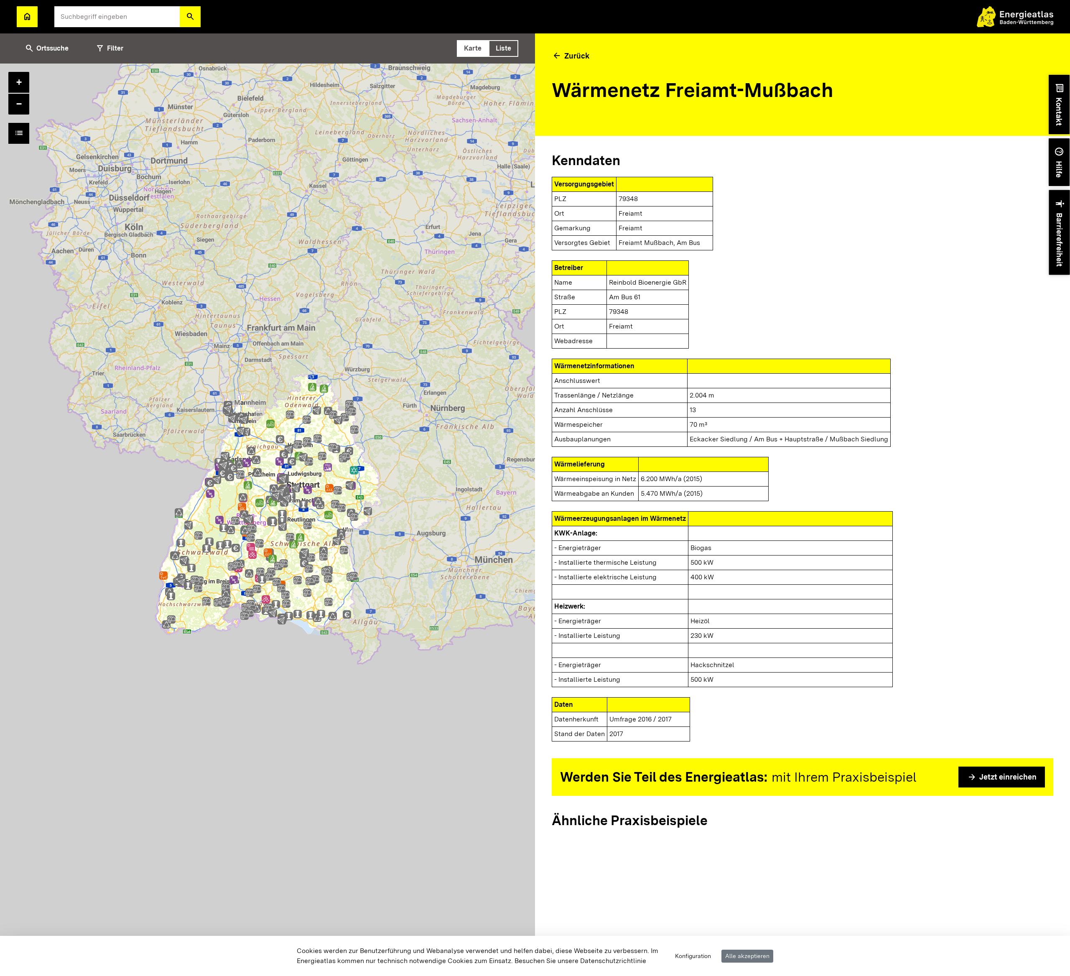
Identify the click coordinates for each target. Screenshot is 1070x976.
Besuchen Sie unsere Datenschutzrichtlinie (580, 961)
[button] (190, 16)
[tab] (473, 48)
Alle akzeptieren (747, 956)
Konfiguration (693, 956)
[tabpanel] (267, 520)
